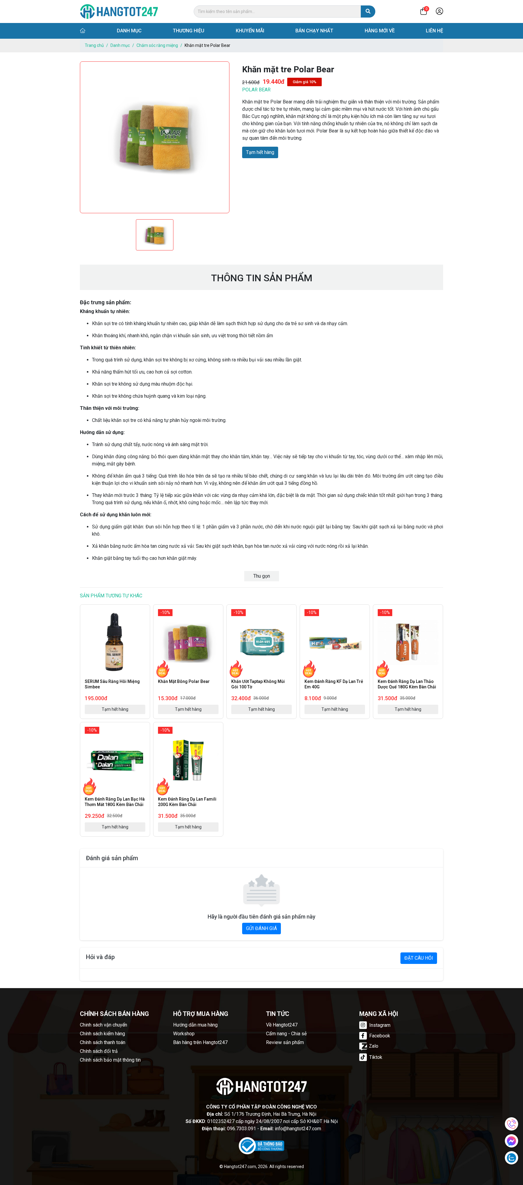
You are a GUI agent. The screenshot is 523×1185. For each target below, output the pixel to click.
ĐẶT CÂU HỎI (418, 958)
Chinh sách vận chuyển (103, 1025)
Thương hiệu (188, 31)
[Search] (368, 11)
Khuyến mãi (250, 31)
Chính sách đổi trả (99, 1051)
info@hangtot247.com (298, 1128)
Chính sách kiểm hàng (102, 1033)
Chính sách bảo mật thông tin (110, 1060)
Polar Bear (256, 90)
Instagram (379, 1025)
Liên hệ (434, 31)
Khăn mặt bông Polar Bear (184, 681)
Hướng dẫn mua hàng (195, 1025)
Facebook (379, 1036)
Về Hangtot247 (282, 1025)
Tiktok (375, 1057)
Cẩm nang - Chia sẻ (286, 1033)
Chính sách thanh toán (102, 1042)
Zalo (373, 1046)
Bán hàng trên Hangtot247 (200, 1042)
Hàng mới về (380, 31)
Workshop (184, 1033)
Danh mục (129, 31)
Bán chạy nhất (314, 31)
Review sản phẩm (285, 1042)
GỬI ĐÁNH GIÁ (261, 928)
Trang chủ (94, 45)
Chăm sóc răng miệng (157, 45)
